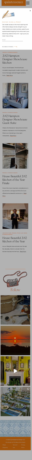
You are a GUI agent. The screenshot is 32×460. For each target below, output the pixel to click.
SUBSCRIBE (7, 46)
